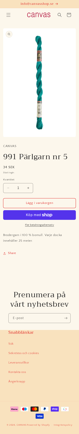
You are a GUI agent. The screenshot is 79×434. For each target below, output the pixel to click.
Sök (11, 343)
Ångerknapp (16, 381)
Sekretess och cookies (23, 353)
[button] (8, 15)
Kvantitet (9, 179)
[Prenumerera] (65, 318)
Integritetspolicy (63, 425)
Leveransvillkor (18, 362)
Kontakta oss (17, 372)
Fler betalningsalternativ (39, 225)
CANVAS (21, 425)
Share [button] (12, 253)
